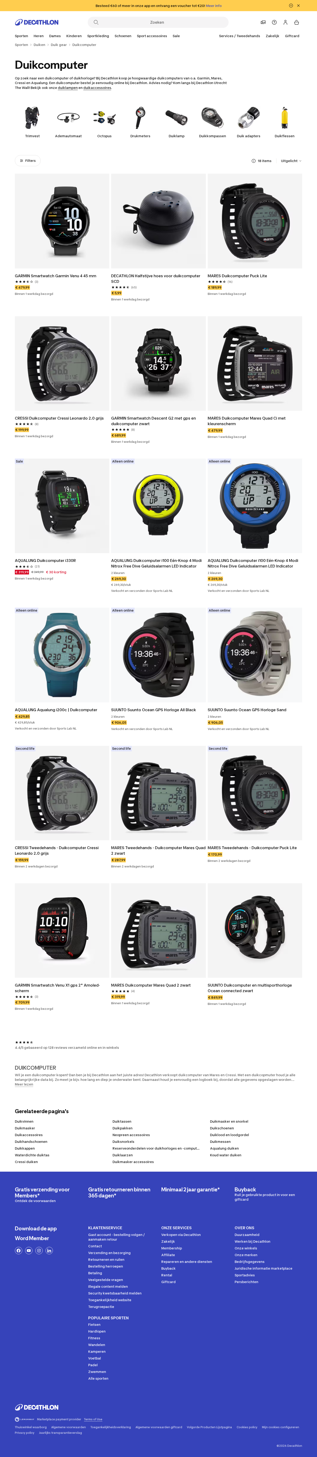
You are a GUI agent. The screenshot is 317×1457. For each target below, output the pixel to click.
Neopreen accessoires (131, 1135)
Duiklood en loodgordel (229, 1135)
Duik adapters (248, 136)
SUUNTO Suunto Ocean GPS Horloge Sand (247, 709)
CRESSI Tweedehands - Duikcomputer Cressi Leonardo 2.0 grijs (57, 850)
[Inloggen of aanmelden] (285, 22)
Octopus (104, 136)
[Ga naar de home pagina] (36, 22)
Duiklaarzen (123, 1155)
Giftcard (292, 36)
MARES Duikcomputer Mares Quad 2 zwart (151, 985)
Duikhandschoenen (31, 1142)
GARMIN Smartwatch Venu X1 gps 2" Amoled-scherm (57, 988)
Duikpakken (123, 1128)
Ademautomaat (68, 136)
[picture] (62, 221)
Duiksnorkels (123, 1142)
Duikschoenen (222, 1128)
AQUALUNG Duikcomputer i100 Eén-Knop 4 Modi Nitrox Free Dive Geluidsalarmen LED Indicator (157, 563)
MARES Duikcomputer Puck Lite (237, 276)
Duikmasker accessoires (133, 1162)
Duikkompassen (212, 136)
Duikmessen (220, 1142)
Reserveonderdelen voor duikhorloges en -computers (157, 1148)
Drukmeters (140, 136)
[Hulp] (274, 22)
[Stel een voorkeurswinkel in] (263, 22)
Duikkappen (25, 1148)
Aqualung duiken (224, 1148)
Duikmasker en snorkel (229, 1121)
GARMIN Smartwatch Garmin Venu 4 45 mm (56, 276)
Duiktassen (122, 1121)
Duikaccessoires (29, 1135)
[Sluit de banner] (298, 5)
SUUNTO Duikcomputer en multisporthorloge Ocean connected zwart (250, 988)
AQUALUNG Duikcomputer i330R (45, 560)
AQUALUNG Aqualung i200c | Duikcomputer (56, 709)
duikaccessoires (97, 88)
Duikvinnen (24, 1121)
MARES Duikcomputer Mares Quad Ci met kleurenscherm (247, 421)
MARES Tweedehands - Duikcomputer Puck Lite (252, 847)
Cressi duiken (26, 1162)
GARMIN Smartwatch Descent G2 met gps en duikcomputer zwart (154, 421)
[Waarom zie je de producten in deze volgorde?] (253, 161)
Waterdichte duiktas (32, 1155)
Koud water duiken (225, 1155)
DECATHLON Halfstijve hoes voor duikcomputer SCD (156, 279)
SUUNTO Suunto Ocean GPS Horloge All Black (153, 709)
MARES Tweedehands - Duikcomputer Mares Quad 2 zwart (158, 850)
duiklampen (68, 88)
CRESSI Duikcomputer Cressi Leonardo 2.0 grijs (59, 418)
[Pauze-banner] (291, 5)
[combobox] (291, 161)
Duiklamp (176, 136)
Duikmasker (25, 1128)
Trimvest (32, 136)
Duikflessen (284, 136)
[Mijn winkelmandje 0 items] (296, 22)
